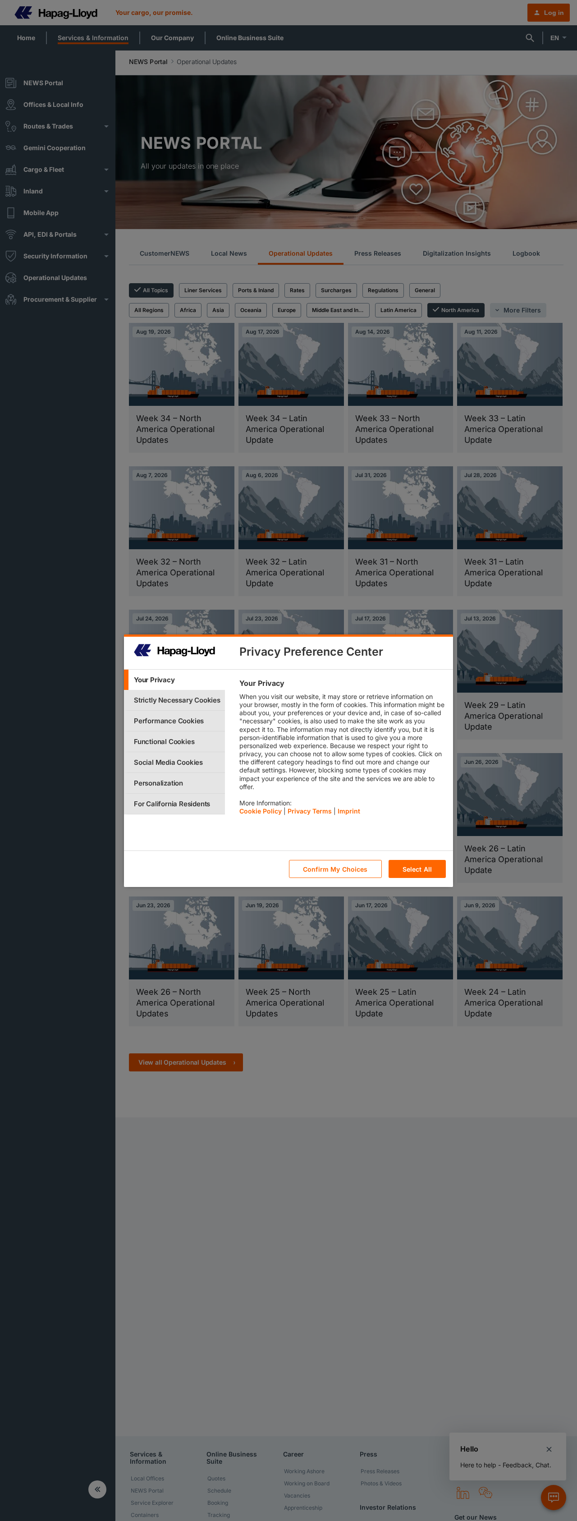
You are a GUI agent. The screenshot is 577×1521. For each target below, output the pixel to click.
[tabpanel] (342, 749)
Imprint (349, 811)
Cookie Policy (260, 811)
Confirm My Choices (335, 869)
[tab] (174, 680)
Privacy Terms (310, 811)
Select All (417, 869)
